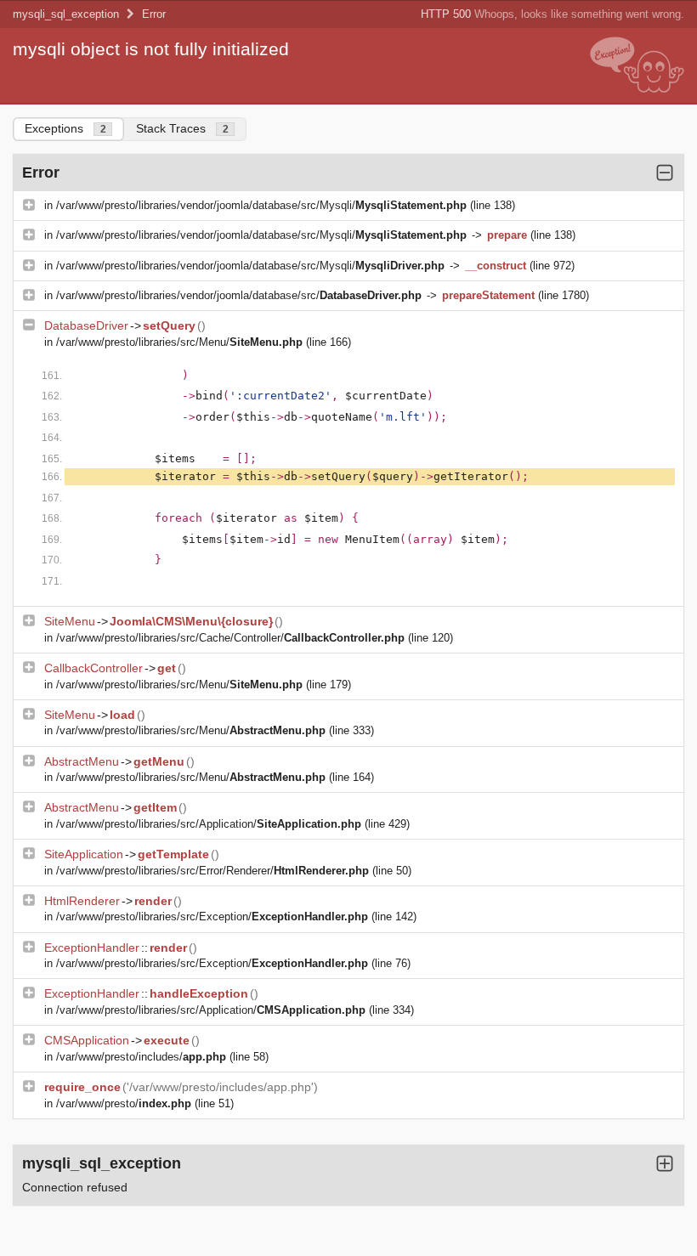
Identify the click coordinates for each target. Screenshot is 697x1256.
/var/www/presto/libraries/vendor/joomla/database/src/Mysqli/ (261, 205)
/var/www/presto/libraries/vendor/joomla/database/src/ (239, 295)
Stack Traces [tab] (182, 128)
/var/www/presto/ (123, 1103)
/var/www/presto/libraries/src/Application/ (208, 824)
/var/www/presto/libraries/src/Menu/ (179, 342)
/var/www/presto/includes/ (141, 1056)
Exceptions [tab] (65, 128)
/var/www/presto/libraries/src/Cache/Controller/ (230, 637)
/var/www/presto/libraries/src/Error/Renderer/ (212, 870)
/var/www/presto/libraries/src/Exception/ (212, 916)
